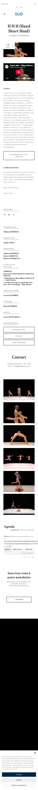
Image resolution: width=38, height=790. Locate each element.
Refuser (19, 780)
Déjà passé (30, 530)
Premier (24, 557)
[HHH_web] (19, 458)
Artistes (7, 686)
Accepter (19, 774)
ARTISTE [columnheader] (29, 549)
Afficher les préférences (19, 785)
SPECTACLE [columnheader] (17, 549)
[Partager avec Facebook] (4, 214)
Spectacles (8, 683)
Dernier (32, 557)
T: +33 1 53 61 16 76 (10, 709)
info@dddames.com (22, 366)
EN (21, 7)
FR (17, 7)
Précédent (27, 557)
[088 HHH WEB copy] (19, 389)
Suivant (30, 557)
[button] (35, 753)
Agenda (6, 689)
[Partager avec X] (13, 214)
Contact (7, 692)
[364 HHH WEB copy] (19, 504)
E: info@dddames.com (13, 713)
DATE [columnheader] (7, 549)
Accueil (6, 680)
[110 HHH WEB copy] (19, 412)
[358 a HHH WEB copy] (19, 481)
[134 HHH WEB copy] (19, 435)
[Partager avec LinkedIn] (9, 214)
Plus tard (23, 530)
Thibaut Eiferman (19, 36)
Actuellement (14, 530)
